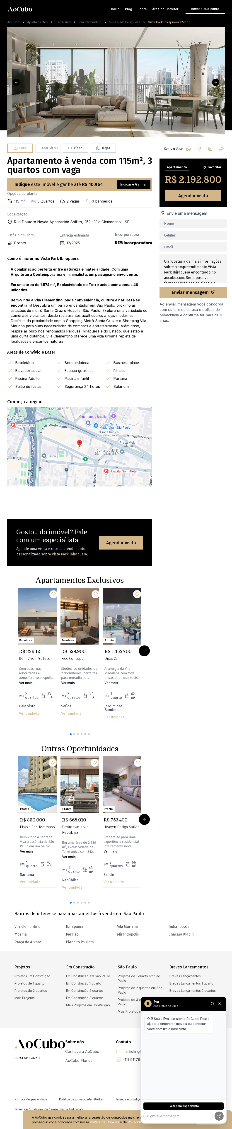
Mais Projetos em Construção (88, 1005)
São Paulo (63, 22)
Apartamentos (37, 22)
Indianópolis (179, 926)
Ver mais (26, 683)
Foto (22, 148)
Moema (20, 934)
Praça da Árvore (27, 942)
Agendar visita (121, 542)
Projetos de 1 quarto (29, 983)
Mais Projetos (24, 998)
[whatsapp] (188, 148)
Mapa (106, 148)
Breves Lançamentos (185, 976)
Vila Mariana (127, 926)
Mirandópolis (128, 934)
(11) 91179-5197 (136, 1060)
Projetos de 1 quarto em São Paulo (139, 978)
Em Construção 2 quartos (85, 990)
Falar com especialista (184, 1106)
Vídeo (78, 148)
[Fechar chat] (219, 1003)
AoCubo (13, 22)
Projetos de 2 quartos (30, 990)
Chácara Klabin (181, 934)
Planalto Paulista (80, 942)
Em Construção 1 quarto (83, 983)
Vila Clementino (90, 22)
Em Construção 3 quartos (85, 998)
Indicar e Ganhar (133, 184)
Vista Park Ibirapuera (124, 22)
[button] (71, 734)
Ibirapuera (74, 926)
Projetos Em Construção (32, 976)
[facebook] (199, 148)
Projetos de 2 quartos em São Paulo (140, 990)
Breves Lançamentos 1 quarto (191, 983)
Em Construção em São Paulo (88, 976)
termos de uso (185, 309)
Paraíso (72, 934)
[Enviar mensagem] (219, 1116)
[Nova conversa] (212, 1003)
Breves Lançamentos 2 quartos (192, 990)
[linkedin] (210, 148)
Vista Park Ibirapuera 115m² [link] (168, 22)
